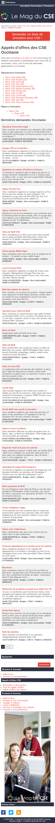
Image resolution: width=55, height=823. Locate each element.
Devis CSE (14, 111)
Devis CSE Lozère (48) (15, 95)
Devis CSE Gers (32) (14, 84)
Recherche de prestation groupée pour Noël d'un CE (27, 589)
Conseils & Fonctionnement (15, 709)
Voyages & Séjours (11, 703)
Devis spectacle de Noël (13, 486)
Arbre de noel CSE (11, 366)
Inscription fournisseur (31, 6)
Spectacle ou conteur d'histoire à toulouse (22, 169)
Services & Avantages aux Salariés (18, 707)
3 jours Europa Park (11, 268)
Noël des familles (10, 632)
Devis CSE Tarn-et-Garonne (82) (19, 102)
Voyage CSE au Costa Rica (15, 148)
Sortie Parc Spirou (11, 610)
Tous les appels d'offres (13, 687)
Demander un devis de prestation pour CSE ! (27, 36)
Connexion (49, 6)
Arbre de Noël (8, 330)
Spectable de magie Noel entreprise (19, 467)
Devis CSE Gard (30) (14, 82)
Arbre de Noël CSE (11, 232)
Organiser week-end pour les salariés (19, 448)
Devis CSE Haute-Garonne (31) (19, 86)
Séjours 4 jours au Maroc (14, 428)
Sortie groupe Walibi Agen (14, 251)
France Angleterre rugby (13, 508)
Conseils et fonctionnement (15, 676)
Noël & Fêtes (9, 698)
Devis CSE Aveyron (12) (16, 79)
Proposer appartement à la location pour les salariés (27, 546)
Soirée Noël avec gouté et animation (19, 409)
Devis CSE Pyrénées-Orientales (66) (21, 98)
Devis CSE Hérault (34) (15, 91)
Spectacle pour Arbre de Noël (16, 311)
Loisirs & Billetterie (11, 705)
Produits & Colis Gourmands (15, 700)
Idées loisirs (8, 674)
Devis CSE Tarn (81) (14, 100)
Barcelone (7, 567)
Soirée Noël (7, 388)
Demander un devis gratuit (14, 685)
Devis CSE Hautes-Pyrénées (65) (20, 88)
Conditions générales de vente (34, 821)
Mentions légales (15, 821)
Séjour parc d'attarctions (14, 529)
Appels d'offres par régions (14, 690)
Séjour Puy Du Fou (11, 189)
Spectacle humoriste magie (15, 127)
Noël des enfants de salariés (15, 289)
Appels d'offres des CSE (21, 26)
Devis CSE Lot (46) (13, 93)
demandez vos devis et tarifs (24, 58)
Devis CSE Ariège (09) (15, 77)
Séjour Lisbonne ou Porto (14, 210)
